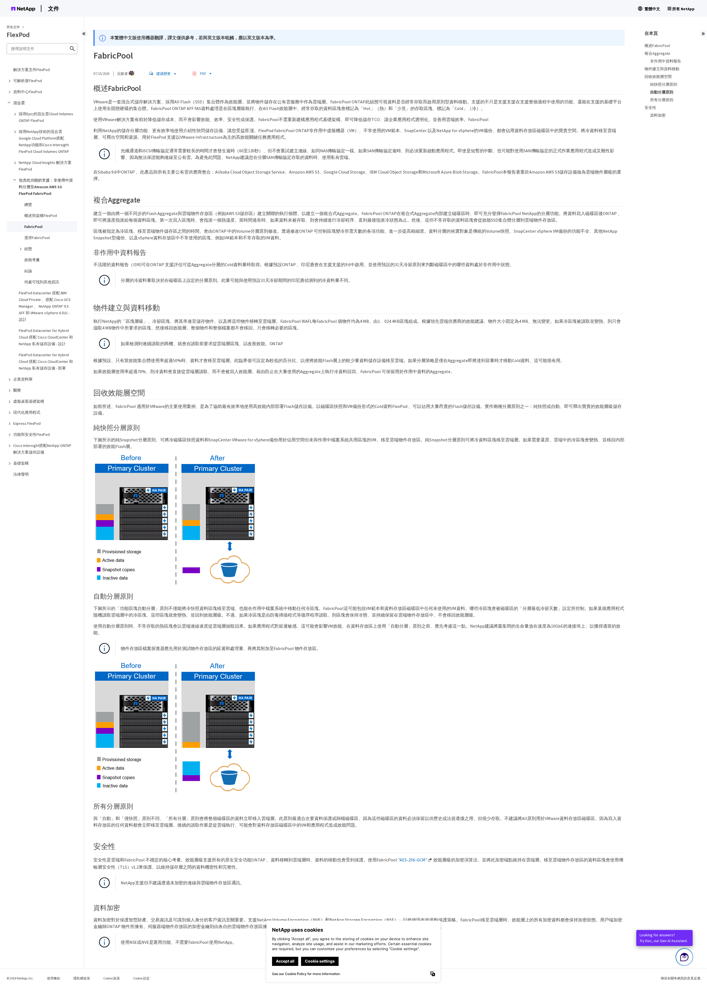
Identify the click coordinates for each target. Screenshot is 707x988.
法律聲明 (21, 474)
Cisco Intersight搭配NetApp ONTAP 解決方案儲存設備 (42, 449)
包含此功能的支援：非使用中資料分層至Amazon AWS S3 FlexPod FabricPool (46, 187)
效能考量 (32, 259)
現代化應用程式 (26, 412)
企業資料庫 (23, 379)
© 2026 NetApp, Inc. (20, 978)
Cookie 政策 (111, 978)
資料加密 (658, 115)
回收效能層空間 (658, 76)
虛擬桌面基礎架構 (28, 401)
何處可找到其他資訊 (41, 281)
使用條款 (53, 978)
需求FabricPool (37, 237)
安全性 (650, 107)
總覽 (28, 204)
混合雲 (19, 102)
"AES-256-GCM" (412, 860)
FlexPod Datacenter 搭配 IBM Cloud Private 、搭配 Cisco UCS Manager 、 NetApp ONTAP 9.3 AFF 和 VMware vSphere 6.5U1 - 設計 (45, 306)
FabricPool (33, 226)
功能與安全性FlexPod (31, 434)
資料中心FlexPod (27, 91)
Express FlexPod (27, 423)
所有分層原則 (661, 99)
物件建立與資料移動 (662, 68)
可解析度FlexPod (27, 80)
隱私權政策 (81, 978)
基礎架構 (21, 463)
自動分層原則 (661, 92)
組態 (28, 248)
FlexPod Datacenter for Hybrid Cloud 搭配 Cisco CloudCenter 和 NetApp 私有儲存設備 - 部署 (46, 361)
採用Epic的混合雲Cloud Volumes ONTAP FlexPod (46, 117)
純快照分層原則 (663, 84)
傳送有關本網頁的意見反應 (680, 978)
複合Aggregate (657, 53)
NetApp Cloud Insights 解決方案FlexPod (45, 166)
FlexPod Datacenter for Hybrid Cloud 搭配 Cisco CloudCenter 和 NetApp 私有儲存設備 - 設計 (46, 337)
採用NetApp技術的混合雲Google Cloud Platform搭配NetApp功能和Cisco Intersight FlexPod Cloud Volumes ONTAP (44, 141)
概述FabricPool (657, 45)
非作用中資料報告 (665, 61)
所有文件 (13, 27)
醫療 (17, 390)
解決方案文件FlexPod (31, 69)
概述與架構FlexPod (40, 215)
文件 (53, 8)
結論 (28, 270)
